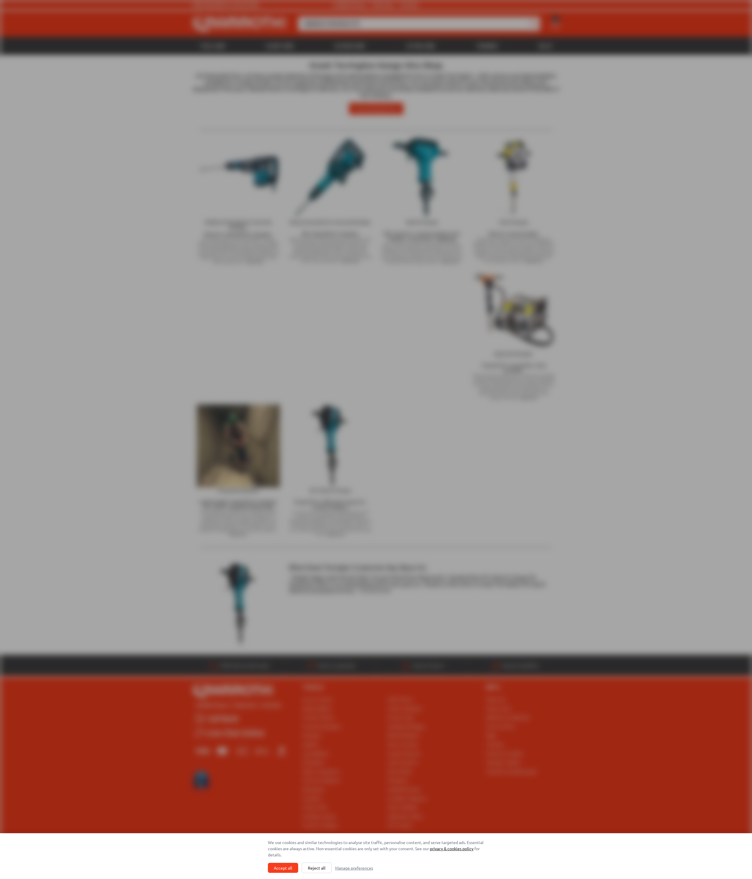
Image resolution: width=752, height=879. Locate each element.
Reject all (316, 867)
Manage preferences (354, 868)
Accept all (283, 867)
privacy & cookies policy (452, 848)
